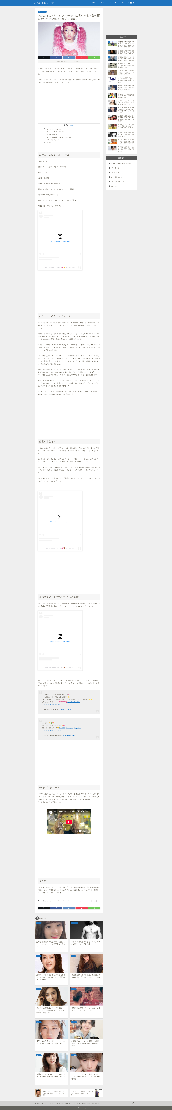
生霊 (85, 901)
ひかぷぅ (46, 901)
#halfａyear (69, 728)
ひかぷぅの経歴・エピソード (56, 132)
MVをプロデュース (53, 140)
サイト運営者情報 (116, 177)
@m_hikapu (77, 728)
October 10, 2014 (65, 709)
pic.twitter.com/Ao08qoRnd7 (51, 704)
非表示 (72, 125)
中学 (60, 901)
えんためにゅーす (44, 2)
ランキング (114, 186)
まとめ (49, 143)
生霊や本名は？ (52, 134)
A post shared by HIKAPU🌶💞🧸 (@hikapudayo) (60, 267)
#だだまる (62, 728)
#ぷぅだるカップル (73, 702)
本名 (80, 901)
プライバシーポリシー (117, 181)
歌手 (123, 2)
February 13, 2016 (69, 735)
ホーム (84, 2)
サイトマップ (115, 172)
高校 (95, 901)
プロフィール (53, 901)
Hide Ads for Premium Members (121, 163)
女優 (109, 2)
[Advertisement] (69, 107)
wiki (40, 901)
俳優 (102, 2)
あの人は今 (93, 2)
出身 (65, 901)
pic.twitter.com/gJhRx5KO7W (51, 730)
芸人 (116, 2)
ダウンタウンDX (42, 11)
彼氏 (70, 901)
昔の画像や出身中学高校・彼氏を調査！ (60, 137)
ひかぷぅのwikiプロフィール (56, 129)
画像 (90, 901)
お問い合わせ (115, 168)
